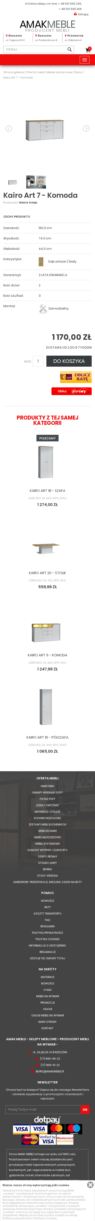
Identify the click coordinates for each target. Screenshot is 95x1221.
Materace (47, 977)
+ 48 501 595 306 (70, 9)
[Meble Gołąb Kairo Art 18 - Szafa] (47, 464)
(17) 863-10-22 (50, 1065)
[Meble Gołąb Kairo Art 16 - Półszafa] (47, 711)
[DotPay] (47, 1120)
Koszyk (90, 48)
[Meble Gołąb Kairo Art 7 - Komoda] (47, 128)
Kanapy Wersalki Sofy (47, 792)
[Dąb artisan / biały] (43, 261)
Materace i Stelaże (47, 812)
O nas (48, 990)
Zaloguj (83, 14)
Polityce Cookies (45, 1218)
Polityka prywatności (47, 933)
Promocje (47, 1002)
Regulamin (47, 926)
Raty (47, 907)
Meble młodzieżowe (47, 837)
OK (85, 1109)
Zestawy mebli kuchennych (47, 824)
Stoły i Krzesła (47, 875)
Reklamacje (48, 952)
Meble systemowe (47, 844)
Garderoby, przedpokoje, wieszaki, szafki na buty (47, 882)
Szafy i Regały (47, 856)
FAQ (47, 920)
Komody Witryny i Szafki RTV (47, 850)
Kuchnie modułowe (47, 818)
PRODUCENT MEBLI (48, 25)
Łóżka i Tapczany (47, 805)
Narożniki (47, 786)
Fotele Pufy (47, 799)
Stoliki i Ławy (47, 863)
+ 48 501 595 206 (69, 4)
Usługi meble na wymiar (47, 1015)
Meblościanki (47, 831)
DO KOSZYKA (69, 361)
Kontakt (47, 1028)
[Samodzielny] (43, 308)
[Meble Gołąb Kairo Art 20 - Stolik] (47, 547)
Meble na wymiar (47, 996)
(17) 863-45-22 (50, 1058)
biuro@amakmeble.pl (50, 1071)
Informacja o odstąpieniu (47, 945)
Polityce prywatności (17, 1218)
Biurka (47, 869)
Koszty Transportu (47, 913)
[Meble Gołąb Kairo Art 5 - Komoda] (47, 629)
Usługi (47, 1009)
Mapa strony (47, 1022)
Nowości (47, 901)
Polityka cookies (48, 939)
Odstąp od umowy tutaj (47, 958)
